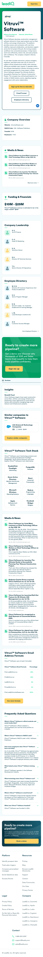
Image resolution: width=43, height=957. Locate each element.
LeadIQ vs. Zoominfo (29, 901)
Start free (34, 4)
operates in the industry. (19, 769)
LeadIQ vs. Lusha (28, 909)
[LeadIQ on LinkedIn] (38, 953)
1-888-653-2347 (20, 936)
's (20, 738)
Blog (24, 865)
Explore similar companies (17, 438)
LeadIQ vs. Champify (29, 925)
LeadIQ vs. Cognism (29, 913)
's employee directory (17, 759)
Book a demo (21, 841)
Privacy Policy (7, 901)
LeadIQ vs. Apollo (28, 905)
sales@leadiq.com (21, 944)
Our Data (25, 886)
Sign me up (14, 369)
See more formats (13, 701)
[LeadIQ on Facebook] (35, 953)
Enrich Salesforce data (10, 875)
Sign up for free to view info (21, 87)
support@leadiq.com (22, 940)
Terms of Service (8, 909)
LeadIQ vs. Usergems (29, 921)
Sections (7, 380)
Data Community (28, 882)
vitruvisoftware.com (10, 727)
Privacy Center (27, 890)
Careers (25, 878)
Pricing (24, 861)
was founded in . (17, 807)
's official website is (20, 725)
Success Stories (7, 878)
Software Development (10, 34)
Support (25, 875)
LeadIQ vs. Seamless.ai (30, 917)
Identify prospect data (10, 861)
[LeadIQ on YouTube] (40, 953)
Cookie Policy (7, 905)
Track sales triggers (9, 865)
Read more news (32, 182)
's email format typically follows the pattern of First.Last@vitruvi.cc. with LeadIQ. (20, 796)
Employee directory (21, 100)
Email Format (21, 93)
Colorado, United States (26, 34)
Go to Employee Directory (29, 331)
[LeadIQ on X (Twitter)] (36, 953)
